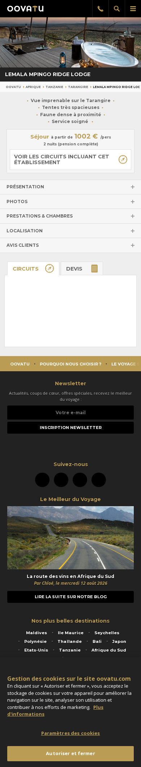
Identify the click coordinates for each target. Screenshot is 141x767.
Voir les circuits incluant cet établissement (61, 159)
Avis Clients (23, 245)
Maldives (36, 632)
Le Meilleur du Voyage (70, 499)
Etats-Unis (36, 650)
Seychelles (106, 632)
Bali (97, 641)
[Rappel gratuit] (100, 8)
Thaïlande (69, 641)
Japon (119, 641)
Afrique (33, 87)
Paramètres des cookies (70, 733)
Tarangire (78, 87)
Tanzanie (54, 87)
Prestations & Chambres (40, 216)
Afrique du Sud (108, 650)
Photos (17, 201)
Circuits (26, 269)
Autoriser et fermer (70, 753)
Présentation (25, 186)
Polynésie (35, 641)
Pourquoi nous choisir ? (70, 364)
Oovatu (13, 87)
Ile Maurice (71, 632)
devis (74, 269)
